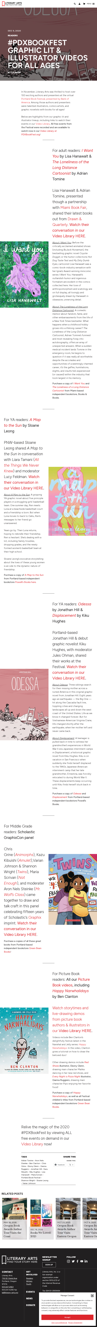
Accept (67, 1317)
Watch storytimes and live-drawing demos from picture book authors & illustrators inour (71, 1019)
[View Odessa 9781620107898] (24, 704)
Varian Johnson (29, 1183)
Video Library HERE (75, 1030)
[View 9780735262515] (24, 1041)
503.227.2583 (7, 1287)
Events (30, 1291)
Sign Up (49, 1265)
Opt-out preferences (59, 1323)
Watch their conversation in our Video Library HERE (70, 230)
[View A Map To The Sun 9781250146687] (72, 501)
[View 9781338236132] (72, 889)
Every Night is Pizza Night (66, 1076)
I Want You (79, 383)
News (29, 1298)
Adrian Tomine (27, 1160)
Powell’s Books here (25, 582)
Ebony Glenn (33, 1166)
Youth (28, 1284)
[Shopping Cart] (84, 4)
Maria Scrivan (36, 1175)
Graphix (34, 917)
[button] (92, 1295)
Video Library (43, 123)
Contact (7, 1271)
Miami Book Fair (73, 207)
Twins (22, 872)
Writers (29, 1281)
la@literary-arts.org (10, 1292)
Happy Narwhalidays (70, 991)
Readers (13, 35)
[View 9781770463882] (24, 274)
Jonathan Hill (36, 1169)
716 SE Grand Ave (9, 1278)
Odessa (84, 604)
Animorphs (24, 854)
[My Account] (79, 4)
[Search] (75, 4)
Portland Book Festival (30, 1177)
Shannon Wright (28, 1180)
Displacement (64, 615)
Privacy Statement (75, 1323)
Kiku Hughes (34, 1172)
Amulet (25, 860)
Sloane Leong (42, 1180)
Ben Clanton (34, 1163)
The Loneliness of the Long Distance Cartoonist (70, 168)
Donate (30, 1305)
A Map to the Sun (34, 575)
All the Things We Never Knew (21, 465)
